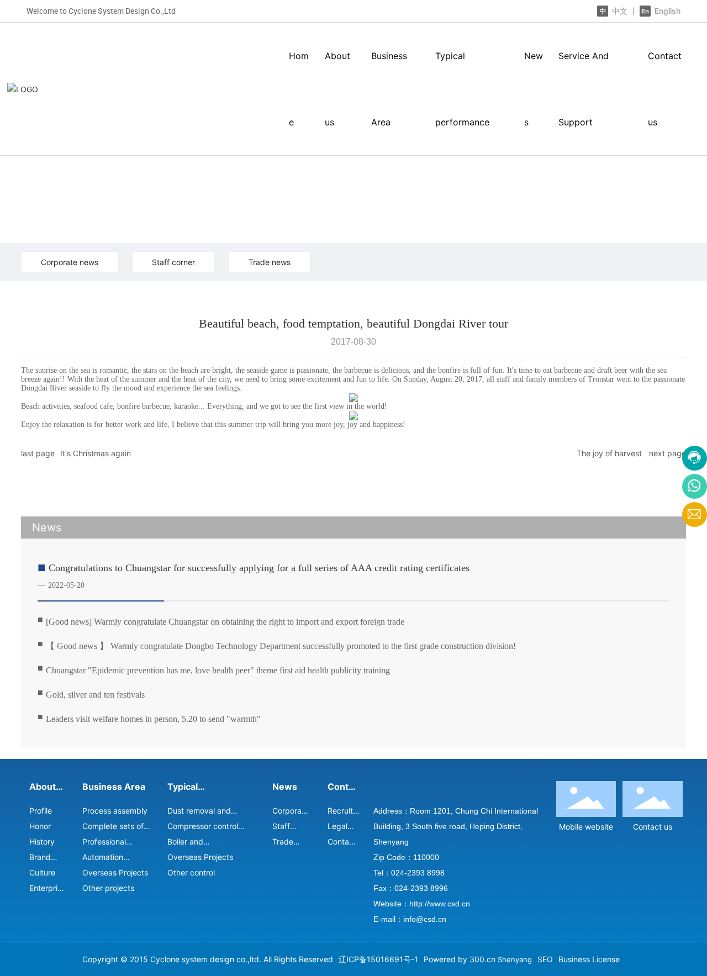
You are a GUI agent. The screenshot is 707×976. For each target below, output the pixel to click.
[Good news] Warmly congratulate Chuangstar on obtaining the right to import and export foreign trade (225, 621)
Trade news (270, 262)
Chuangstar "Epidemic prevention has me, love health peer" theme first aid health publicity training (218, 670)
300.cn (482, 959)
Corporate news (69, 262)
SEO (545, 959)
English (666, 10)
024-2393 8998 (418, 872)
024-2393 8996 (421, 888)
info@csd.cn (424, 919)
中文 (620, 10)
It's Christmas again (95, 453)
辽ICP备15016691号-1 (378, 959)
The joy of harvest (609, 453)
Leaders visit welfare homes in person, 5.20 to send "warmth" (153, 719)
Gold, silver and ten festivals (95, 694)
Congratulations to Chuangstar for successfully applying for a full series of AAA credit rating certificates (259, 567)
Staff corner (173, 262)
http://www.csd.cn (439, 903)
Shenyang (515, 959)
